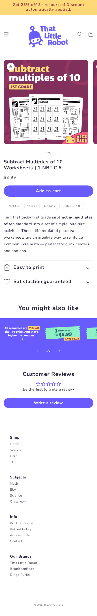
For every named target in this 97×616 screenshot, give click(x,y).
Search (15, 450)
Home (14, 444)
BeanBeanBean (22, 569)
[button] (6, 34)
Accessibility (20, 535)
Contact (16, 541)
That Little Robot (23, 563)
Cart (13, 456)
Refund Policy (21, 529)
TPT (13, 462)
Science (16, 495)
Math (14, 483)
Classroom (18, 501)
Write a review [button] (48, 403)
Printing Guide (21, 523)
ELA (13, 489)
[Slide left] (37, 153)
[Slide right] (59, 153)
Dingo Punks (20, 575)
